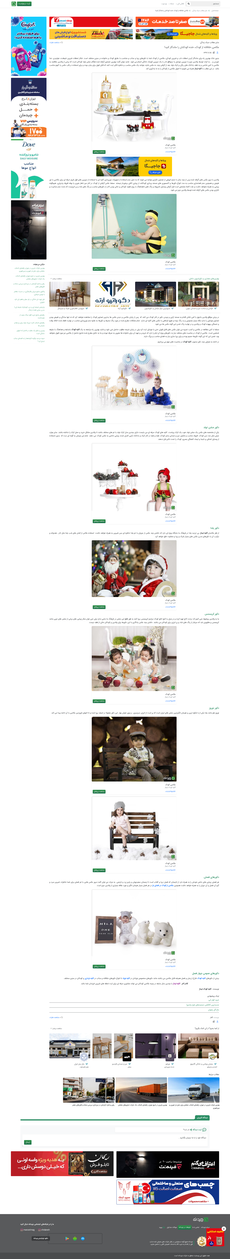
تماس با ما (195, 1227)
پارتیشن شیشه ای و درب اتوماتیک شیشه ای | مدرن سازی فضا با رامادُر (29, 309)
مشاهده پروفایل (99, 152)
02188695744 (170, 152)
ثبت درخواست (24, 3)
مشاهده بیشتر (57, 278)
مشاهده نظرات (54, 42)
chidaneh (45, 1230)
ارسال (28, 1142)
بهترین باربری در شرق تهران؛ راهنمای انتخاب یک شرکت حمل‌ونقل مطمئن (30, 277)
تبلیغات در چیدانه (184, 1227)
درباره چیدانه (205, 1227)
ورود (161, 1227)
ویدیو (165, 3)
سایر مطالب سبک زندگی (209, 42)
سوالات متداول (172, 1227)
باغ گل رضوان (213, 1010)
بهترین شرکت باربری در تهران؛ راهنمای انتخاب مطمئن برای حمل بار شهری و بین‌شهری (29, 270)
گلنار (211, 1017)
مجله (172, 3)
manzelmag (28, 1230)
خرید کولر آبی (213, 1000)
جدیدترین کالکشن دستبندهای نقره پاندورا (202, 1005)
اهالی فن (180, 3)
